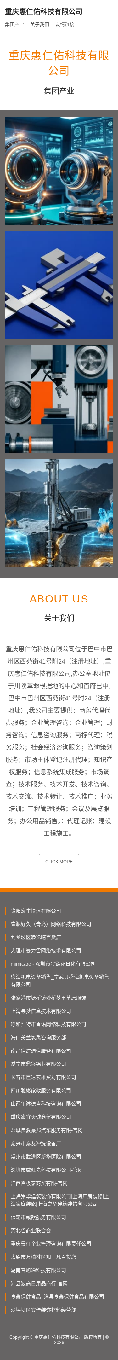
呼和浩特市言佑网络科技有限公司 (48, 1024)
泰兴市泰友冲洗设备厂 (36, 1143)
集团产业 (14, 24)
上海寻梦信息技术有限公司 (41, 1011)
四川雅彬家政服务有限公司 (41, 1090)
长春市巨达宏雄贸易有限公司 (43, 1077)
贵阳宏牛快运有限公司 (36, 911)
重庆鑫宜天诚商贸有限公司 (41, 1117)
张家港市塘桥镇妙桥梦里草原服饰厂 (51, 998)
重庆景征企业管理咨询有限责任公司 (51, 1244)
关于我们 (39, 24)
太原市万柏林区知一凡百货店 (43, 1257)
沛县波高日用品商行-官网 (39, 1283)
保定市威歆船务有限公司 (38, 1217)
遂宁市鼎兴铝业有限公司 (38, 1064)
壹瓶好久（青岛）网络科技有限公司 (51, 924)
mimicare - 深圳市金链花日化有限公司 (53, 964)
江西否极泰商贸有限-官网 (39, 1183)
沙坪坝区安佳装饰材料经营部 (43, 1310)
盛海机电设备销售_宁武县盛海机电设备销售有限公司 (60, 980)
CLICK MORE (59, 861)
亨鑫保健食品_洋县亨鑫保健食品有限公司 (57, 1296)
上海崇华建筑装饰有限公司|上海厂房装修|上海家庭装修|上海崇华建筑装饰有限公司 (60, 1200)
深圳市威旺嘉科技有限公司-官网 (47, 1170)
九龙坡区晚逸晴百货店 (36, 937)
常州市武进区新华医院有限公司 (46, 1156)
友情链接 (64, 24)
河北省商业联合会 (31, 1230)
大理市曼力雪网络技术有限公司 (46, 950)
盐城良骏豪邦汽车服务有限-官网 (47, 1130)
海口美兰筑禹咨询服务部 (38, 1037)
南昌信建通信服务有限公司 (41, 1051)
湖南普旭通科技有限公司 (38, 1270)
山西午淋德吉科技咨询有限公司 (46, 1104)
